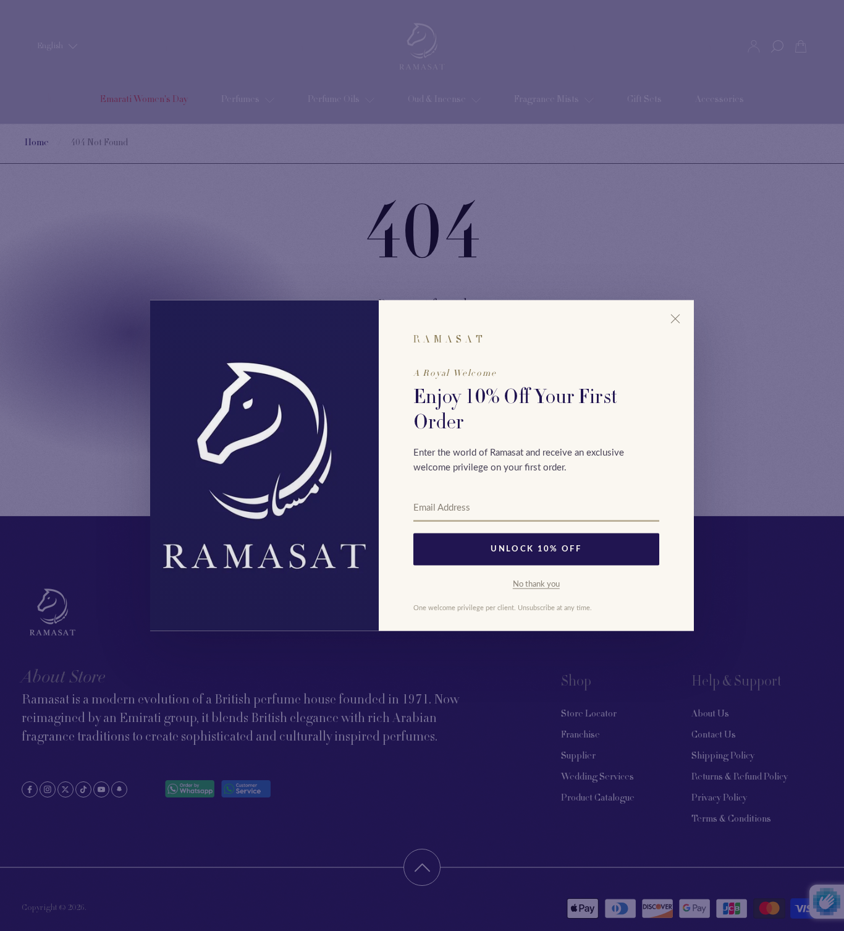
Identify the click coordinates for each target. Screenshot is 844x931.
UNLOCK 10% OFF (536, 549)
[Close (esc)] (675, 319)
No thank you (536, 584)
